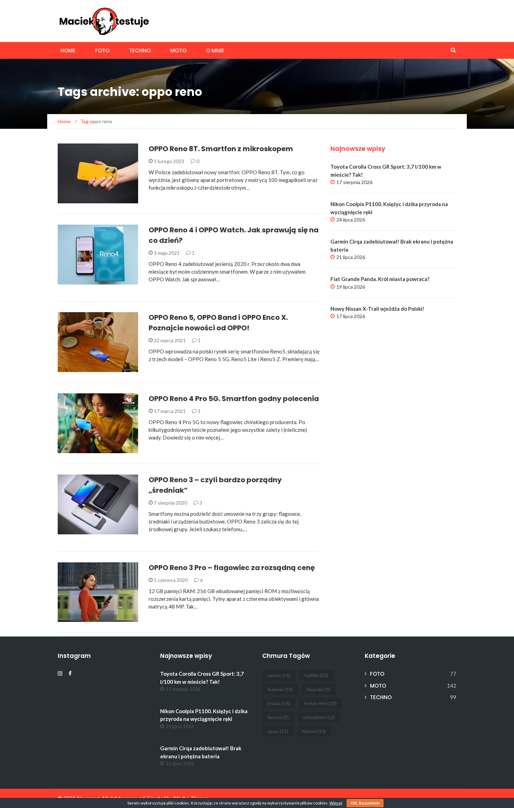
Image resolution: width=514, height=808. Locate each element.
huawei (280, 689)
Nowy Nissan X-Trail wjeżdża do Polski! (377, 308)
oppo (277, 731)
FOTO (102, 50)
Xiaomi (314, 731)
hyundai (318, 689)
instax (278, 703)
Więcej (335, 803)
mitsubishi (319, 717)
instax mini (320, 703)
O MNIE (215, 50)
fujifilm (316, 675)
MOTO (178, 50)
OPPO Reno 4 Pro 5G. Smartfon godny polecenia (234, 398)
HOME (68, 50)
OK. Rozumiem (365, 803)
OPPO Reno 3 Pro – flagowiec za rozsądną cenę (232, 567)
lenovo (278, 717)
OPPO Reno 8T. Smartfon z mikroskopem (221, 149)
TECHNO (140, 50)
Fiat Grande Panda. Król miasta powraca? (379, 279)
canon (278, 675)
